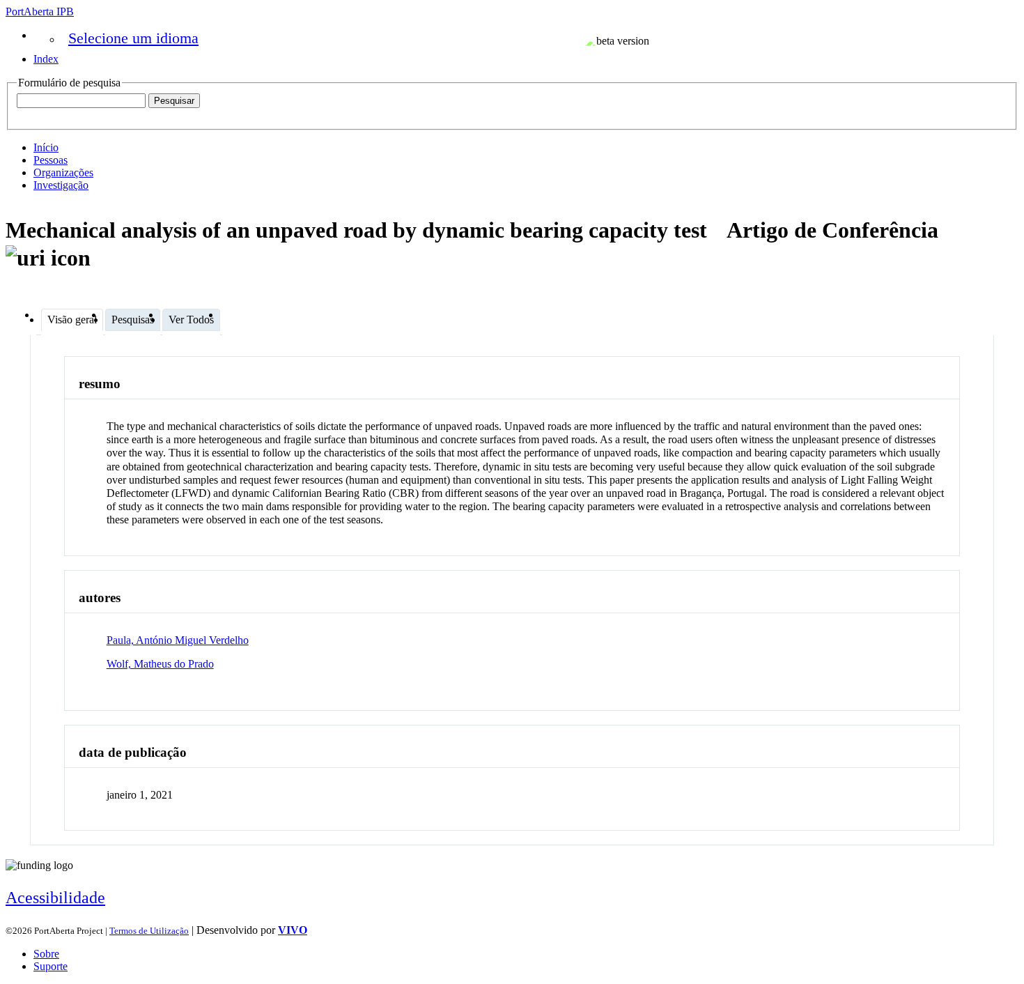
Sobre (46, 954)
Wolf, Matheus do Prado (160, 664)
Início (46, 147)
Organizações (63, 172)
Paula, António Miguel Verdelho (178, 640)
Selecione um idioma (133, 38)
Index (46, 59)
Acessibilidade (55, 898)
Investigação (60, 185)
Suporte (50, 966)
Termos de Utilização (149, 930)
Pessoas (50, 160)
